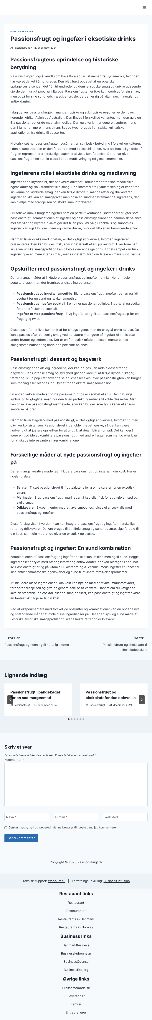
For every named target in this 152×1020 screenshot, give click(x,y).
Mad (13, 31)
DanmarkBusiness (76, 945)
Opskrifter (25, 31)
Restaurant (76, 902)
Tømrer (76, 1004)
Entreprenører (76, 1012)
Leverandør (76, 996)
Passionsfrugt (22, 47)
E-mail (61, 817)
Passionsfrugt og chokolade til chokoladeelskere (125, 644)
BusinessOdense (76, 961)
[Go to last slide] (10, 699)
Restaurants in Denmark (76, 919)
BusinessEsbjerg (76, 970)
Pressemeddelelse (76, 988)
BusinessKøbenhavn (76, 953)
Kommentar (14, 760)
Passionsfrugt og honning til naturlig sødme (36, 642)
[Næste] (142, 699)
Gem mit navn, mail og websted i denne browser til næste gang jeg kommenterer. (63, 827)
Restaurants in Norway (76, 927)
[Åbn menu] (144, 7)
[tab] (69, 719)
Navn (11, 817)
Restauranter (76, 911)
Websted (111, 817)
